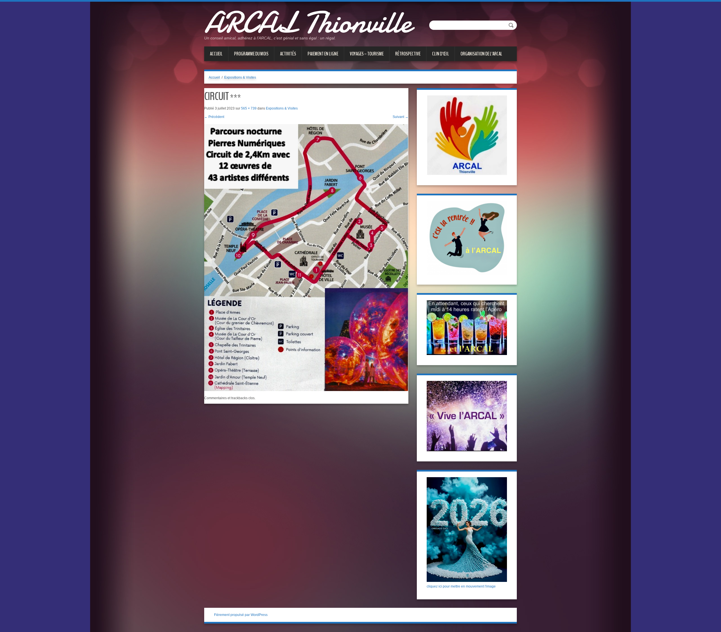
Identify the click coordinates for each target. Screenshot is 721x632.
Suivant (400, 117)
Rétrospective (407, 53)
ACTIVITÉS (288, 53)
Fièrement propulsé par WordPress (241, 615)
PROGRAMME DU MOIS (251, 53)
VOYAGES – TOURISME (367, 53)
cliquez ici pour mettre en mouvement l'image (461, 586)
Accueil (216, 53)
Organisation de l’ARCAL (481, 53)
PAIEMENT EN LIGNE (323, 53)
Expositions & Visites (240, 77)
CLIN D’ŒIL (440, 53)
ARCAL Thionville (307, 22)
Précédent (214, 117)
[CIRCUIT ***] (306, 257)
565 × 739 (249, 108)
